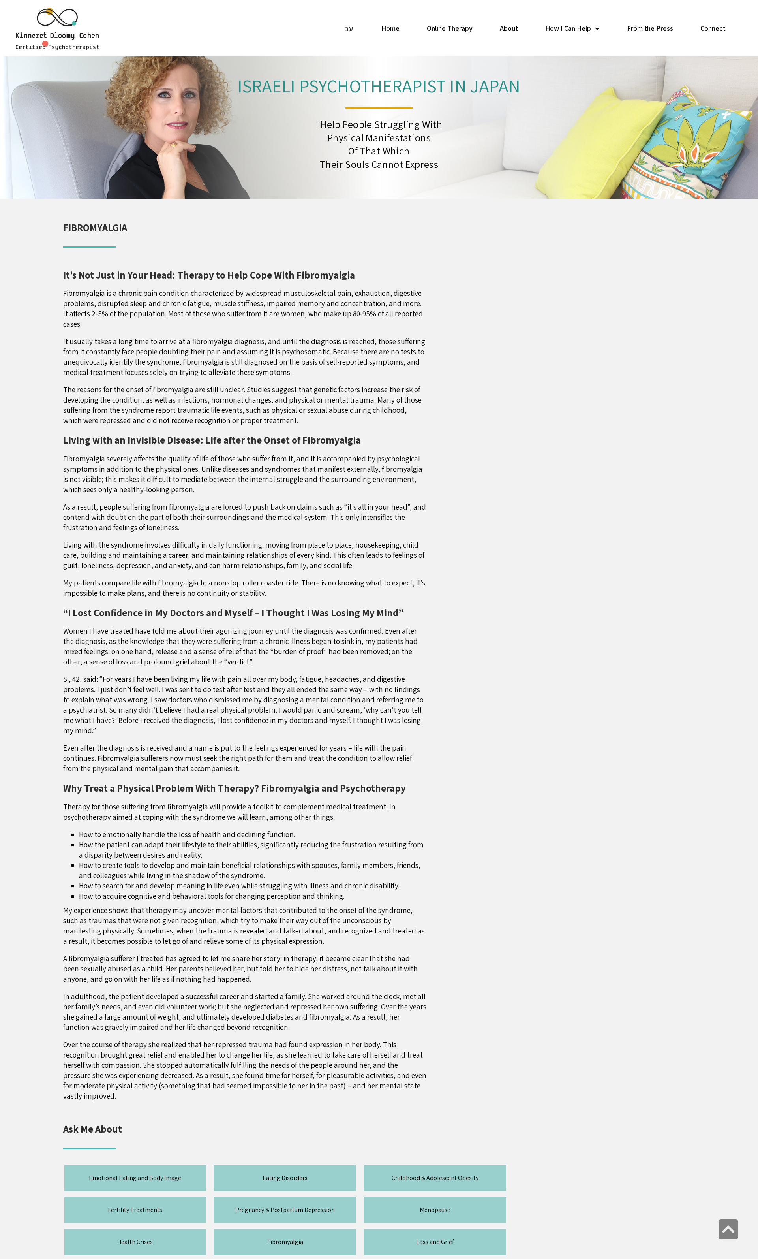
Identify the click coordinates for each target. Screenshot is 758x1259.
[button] (135, 1178)
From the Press (650, 28)
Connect (713, 28)
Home (390, 28)
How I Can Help (568, 28)
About (509, 28)
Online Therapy (450, 28)
